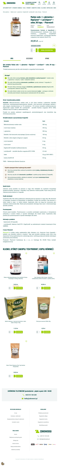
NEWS (54, 7)
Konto (15, 434)
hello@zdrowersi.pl (44, 439)
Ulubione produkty (15, 449)
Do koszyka (19, 288)
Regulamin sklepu (43, 416)
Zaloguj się (15, 440)
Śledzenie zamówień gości (15, 437)
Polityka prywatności (43, 413)
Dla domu (43, 7)
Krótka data (50, 7)
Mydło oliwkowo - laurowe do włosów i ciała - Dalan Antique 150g (15, 322)
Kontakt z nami (15, 422)
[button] (39, 3)
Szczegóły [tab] (29, 58)
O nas (15, 413)
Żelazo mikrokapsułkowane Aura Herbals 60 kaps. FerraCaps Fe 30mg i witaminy (16, 278)
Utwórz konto (15, 443)
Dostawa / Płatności (15, 416)
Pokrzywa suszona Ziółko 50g (43, 321)
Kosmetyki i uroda (35, 7)
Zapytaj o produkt (35, 45)
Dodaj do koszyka (47, 50)
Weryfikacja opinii (43, 425)
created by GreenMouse (39, 459)
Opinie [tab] (47, 58)
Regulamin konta (43, 419)
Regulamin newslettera (43, 422)
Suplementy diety (7, 7)
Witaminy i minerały (17, 7)
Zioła (24, 7)
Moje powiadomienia (16, 446)
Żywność (28, 7)
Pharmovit (40, 27)
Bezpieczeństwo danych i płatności (15, 419)
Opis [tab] (12, 58)
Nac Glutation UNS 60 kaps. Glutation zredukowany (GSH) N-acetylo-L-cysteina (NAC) (43, 278)
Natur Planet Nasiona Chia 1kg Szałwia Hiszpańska (15, 366)
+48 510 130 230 (44, 436)
